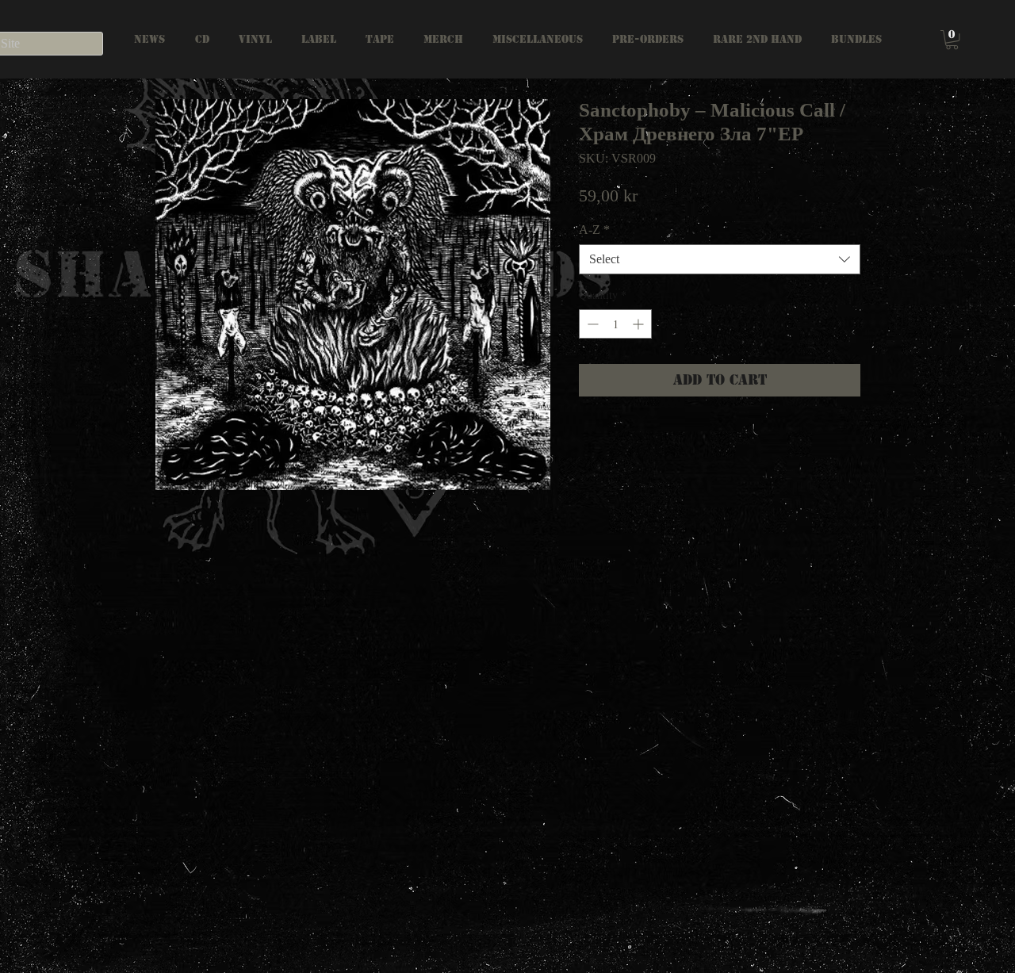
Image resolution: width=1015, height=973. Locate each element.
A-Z (594, 229)
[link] (951, 39)
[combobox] (719, 259)
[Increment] (639, 324)
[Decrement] (591, 324)
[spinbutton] (615, 324)
